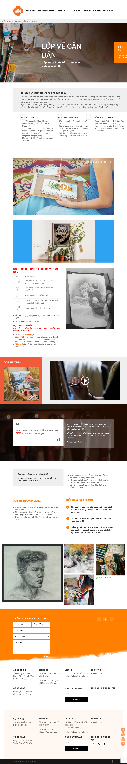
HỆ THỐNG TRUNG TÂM (45, 11)
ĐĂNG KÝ (87, 11)
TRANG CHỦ (30, 11)
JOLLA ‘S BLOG (74, 11)
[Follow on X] (105, 619)
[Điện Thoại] (123, 734)
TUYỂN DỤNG (108, 11)
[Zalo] (123, 739)
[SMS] (123, 744)
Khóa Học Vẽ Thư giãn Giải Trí (14, 21)
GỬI (45, 656)
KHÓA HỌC (61, 11)
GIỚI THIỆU (97, 11)
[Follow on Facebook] (99, 619)
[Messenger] (123, 730)
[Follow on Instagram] (112, 619)
